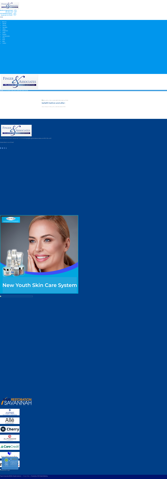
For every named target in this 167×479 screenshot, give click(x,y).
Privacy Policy (26, 476)
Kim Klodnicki (5, 463)
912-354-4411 (47, 138)
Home (1, 90)
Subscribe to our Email (7, 142)
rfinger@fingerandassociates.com (34, 138)
